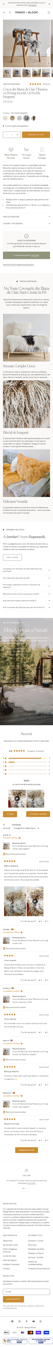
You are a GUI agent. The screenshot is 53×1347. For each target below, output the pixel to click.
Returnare (32, 1245)
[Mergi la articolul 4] (36, 73)
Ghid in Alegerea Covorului (10, 1250)
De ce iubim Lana (10, 1245)
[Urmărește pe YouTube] (33, 1321)
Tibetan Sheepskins (11, 84)
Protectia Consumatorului (39, 1268)
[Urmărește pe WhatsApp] (40, 1321)
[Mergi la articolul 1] (7, 73)
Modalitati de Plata (36, 1249)
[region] (26, 799)
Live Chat (35, 255)
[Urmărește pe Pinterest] (26, 1321)
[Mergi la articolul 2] (17, 73)
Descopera (33, 5)
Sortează (16, 824)
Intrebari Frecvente (11, 1264)
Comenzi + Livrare (35, 1240)
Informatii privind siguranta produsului (18, 264)
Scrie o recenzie (41, 814)
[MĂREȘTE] (49, 63)
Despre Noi (7, 1240)
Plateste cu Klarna (35, 1253)
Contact (6, 1268)
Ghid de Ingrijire (9, 1260)
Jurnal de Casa (9, 1256)
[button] (39, 84)
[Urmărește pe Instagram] (19, 1321)
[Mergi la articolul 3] (26, 73)
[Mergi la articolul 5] (46, 73)
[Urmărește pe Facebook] (12, 1321)
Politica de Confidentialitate (35, 1263)
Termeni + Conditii (35, 1257)
